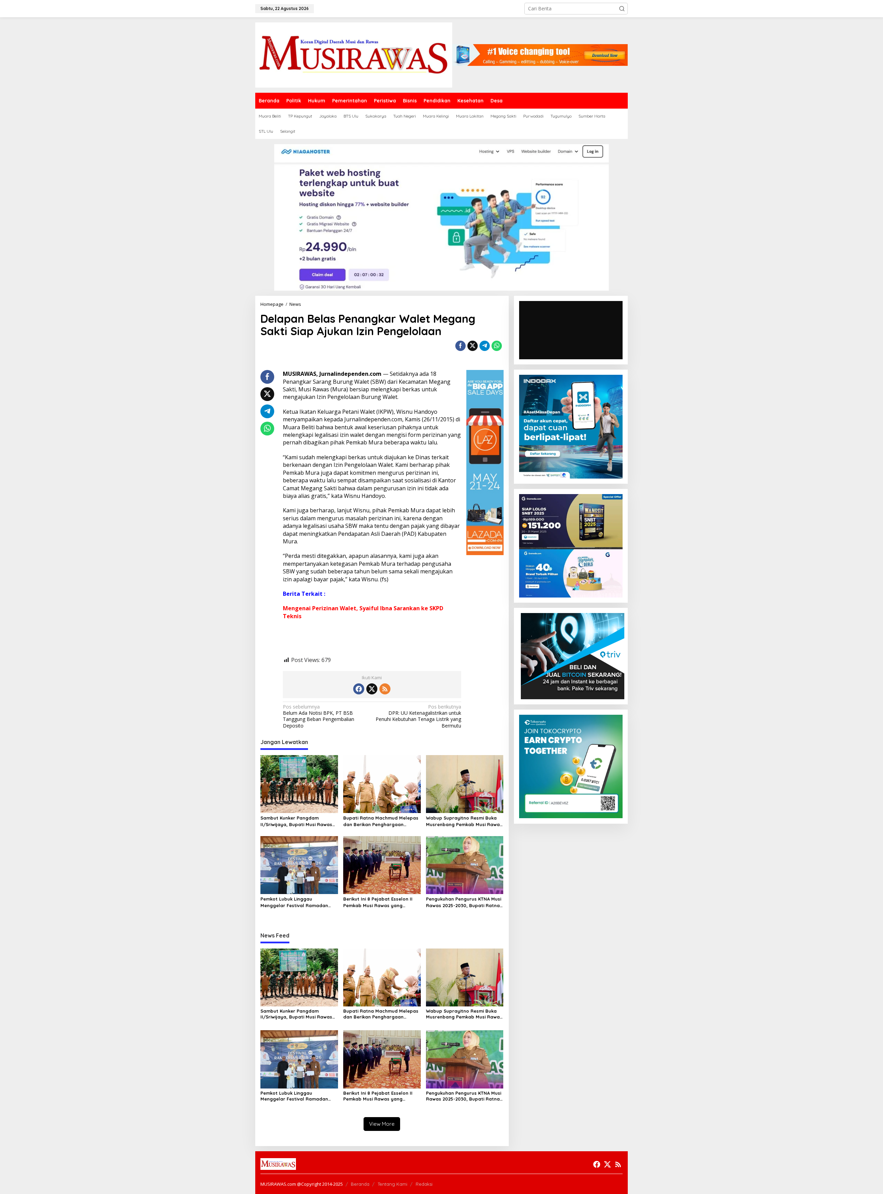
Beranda (360, 1184)
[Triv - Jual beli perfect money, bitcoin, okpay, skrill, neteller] (572, 655)
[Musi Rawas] (353, 54)
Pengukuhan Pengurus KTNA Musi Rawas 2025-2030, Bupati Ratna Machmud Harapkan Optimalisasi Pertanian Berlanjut (464, 902)
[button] (622, 8)
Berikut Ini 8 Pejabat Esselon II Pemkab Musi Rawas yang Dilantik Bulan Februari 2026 (378, 902)
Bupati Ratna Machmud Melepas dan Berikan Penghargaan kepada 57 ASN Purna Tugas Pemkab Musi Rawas (380, 821)
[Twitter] (371, 688)
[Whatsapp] (497, 346)
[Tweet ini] (472, 346)
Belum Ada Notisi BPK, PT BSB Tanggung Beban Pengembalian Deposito (318, 716)
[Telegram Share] (484, 346)
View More (382, 1124)
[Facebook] (358, 688)
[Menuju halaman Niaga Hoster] (441, 216)
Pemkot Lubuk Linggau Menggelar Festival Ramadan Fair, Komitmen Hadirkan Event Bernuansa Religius (295, 902)
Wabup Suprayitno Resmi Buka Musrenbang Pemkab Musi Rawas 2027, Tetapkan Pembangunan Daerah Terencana (464, 821)
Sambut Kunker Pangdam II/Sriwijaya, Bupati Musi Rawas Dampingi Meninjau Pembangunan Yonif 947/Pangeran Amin (296, 821)
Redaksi (424, 1184)
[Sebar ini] (460, 346)
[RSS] (384, 688)
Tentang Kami (392, 1184)
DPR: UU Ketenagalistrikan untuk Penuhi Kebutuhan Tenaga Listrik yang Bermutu (418, 716)
